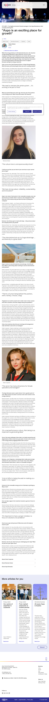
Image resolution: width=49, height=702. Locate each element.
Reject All (27, 111)
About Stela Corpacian (7, 559)
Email (9, 47)
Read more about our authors (11, 50)
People (29, 41)
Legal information (22, 699)
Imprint (15, 699)
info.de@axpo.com (6, 672)
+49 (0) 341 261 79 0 (7, 673)
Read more (5, 641)
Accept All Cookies (37, 111)
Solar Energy (41, 672)
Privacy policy (30, 699)
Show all (42, 647)
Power (39, 669)
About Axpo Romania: (7, 566)
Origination (23, 41)
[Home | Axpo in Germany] (8, 5)
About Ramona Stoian (7, 563)
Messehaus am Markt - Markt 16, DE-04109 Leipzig (15, 678)
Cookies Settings (11, 111)
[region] (24, 109)
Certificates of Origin (42, 674)
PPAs (39, 668)
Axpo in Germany (42, 681)
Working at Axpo (41, 682)
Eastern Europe (5, 41)
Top (46, 659)
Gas (39, 671)
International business (15, 41)
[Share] (2, 39)
